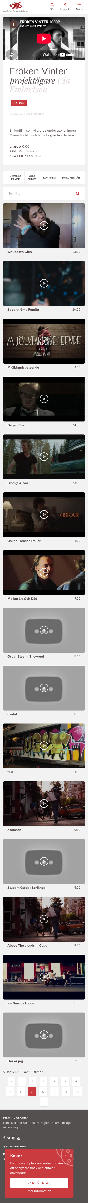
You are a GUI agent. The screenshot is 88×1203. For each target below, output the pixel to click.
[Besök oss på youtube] (18, 1138)
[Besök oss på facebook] (4, 1138)
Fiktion (19, 103)
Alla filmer (32, 177)
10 (43, 1091)
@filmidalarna (16, 1146)
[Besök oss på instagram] (13, 1138)
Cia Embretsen (40, 84)
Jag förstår (39, 1182)
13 (77, 1091)
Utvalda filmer (15, 177)
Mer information (39, 1191)
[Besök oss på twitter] (8, 1138)
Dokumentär (71, 177)
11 (54, 1091)
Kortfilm (49, 177)
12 (66, 1091)
